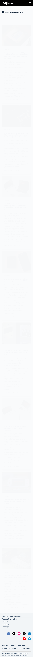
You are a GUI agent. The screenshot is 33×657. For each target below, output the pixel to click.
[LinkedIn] (29, 633)
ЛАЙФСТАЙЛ (26, 648)
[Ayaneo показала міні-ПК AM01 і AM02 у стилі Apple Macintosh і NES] (16, 333)
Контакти (5, 624)
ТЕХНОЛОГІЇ (7, 49)
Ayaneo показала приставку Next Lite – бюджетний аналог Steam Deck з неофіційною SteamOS (16, 135)
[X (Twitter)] (13, 633)
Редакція (5, 627)
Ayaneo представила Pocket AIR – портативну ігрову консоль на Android (16, 501)
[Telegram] (29, 638)
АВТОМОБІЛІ (21, 646)
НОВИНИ (12, 646)
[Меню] (30, 3)
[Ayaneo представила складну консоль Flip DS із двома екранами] (16, 409)
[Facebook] (8, 633)
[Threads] (24, 633)
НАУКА (14, 648)
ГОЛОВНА (5, 646)
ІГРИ (19, 648)
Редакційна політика (10, 619)
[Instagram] (19, 633)
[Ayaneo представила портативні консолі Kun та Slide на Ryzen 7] (16, 558)
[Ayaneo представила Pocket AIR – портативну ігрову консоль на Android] (16, 482)
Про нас (5, 622)
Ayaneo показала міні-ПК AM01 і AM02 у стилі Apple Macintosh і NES (16, 352)
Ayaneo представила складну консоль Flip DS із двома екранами (15, 428)
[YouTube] (24, 638)
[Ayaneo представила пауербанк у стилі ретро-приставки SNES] (16, 262)
